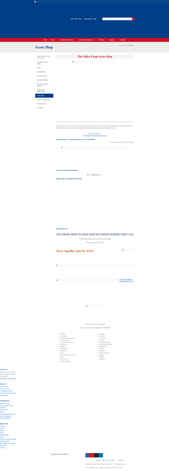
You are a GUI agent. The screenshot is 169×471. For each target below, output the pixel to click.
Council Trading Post (43, 99)
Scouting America (5, 403)
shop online (107, 327)
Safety (39, 68)
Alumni (2, 412)
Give (76, 19)
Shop (79, 19)
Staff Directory (41, 72)
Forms (2, 437)
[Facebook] (87, 455)
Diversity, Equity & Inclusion (42, 85)
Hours (1, 433)
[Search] (133, 19)
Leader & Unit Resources (85, 40)
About (52, 40)
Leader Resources (5, 441)
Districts (101, 40)
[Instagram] (96, 455)
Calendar (122, 40)
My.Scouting (88, 19)
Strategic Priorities (42, 80)
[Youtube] (92, 455)
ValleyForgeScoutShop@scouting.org (95, 135)
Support (111, 40)
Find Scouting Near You (6, 405)
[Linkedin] (101, 455)
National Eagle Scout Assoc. (8, 414)
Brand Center (3, 410)
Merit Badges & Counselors (7, 443)
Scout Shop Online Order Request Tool (126, 280)
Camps (2, 428)
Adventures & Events (66, 40)
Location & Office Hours (42, 63)
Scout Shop (40, 95)
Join (72, 19)
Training (2, 447)
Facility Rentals (4, 435)
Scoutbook (3, 407)
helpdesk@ (3, 378)
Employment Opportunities (41, 90)
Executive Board (42, 76)
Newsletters (40, 108)
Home (45, 40)
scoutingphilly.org (11, 378)
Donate (2, 430)
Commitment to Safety (6, 391)
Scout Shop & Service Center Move (43, 57)
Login (94, 19)
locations (97, 327)
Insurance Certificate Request (8, 439)
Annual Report (41, 103)
